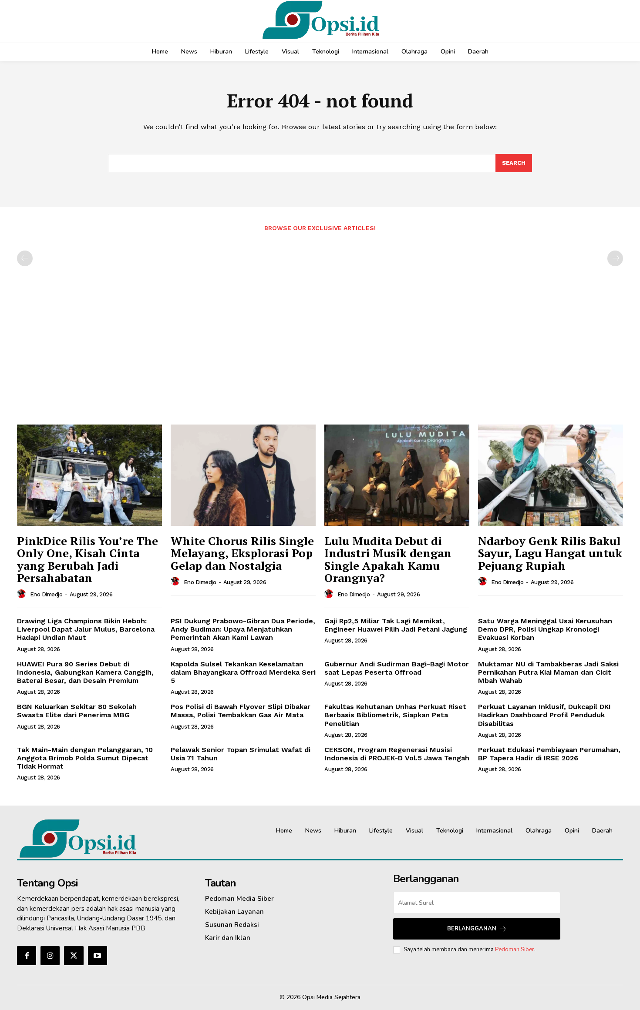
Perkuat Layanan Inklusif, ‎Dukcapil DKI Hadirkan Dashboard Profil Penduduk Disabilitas (544, 714)
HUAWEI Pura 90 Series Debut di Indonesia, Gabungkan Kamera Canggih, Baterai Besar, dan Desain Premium (85, 672)
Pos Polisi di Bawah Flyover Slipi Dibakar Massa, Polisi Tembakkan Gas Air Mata (240, 710)
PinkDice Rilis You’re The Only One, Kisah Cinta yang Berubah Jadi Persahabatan (87, 559)
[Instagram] (50, 955)
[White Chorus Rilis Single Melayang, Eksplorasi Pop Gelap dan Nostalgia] (243, 475)
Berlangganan (471, 929)
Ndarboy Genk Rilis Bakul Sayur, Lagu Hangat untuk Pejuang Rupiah (550, 553)
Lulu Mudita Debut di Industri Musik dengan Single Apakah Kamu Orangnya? (387, 559)
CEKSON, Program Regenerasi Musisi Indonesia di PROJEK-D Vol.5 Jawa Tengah (396, 754)
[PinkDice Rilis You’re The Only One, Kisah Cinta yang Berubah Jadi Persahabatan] (89, 475)
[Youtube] (97, 955)
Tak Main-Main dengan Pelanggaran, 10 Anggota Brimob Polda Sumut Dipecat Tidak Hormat (85, 758)
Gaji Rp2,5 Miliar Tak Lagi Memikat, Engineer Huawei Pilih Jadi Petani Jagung (395, 625)
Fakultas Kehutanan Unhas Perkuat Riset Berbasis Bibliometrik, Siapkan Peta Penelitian (395, 714)
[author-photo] (22, 594)
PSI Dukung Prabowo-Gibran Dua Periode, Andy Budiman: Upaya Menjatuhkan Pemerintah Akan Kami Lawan (243, 629)
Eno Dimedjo (46, 594)
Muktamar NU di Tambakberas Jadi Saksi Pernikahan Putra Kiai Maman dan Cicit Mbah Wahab (548, 672)
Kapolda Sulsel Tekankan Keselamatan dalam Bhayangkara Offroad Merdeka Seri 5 (243, 672)
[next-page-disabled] (615, 258)
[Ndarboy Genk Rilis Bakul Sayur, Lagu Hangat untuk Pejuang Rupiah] (550, 475)
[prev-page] (25, 258)
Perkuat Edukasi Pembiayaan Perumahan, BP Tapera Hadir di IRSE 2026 (549, 754)
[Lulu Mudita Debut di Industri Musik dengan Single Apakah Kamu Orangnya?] (396, 475)
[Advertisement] (320, 309)
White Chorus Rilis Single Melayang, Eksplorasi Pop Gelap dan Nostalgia (242, 553)
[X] (73, 955)
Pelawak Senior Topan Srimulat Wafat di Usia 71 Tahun (240, 754)
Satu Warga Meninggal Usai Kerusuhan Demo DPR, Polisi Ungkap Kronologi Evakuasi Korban (545, 629)
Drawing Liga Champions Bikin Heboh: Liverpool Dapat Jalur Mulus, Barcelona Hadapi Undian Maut (86, 629)
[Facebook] (26, 955)
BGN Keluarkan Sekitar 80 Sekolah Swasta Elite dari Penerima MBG (77, 710)
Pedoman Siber (514, 949)
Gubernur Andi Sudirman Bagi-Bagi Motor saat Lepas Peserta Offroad (396, 668)
